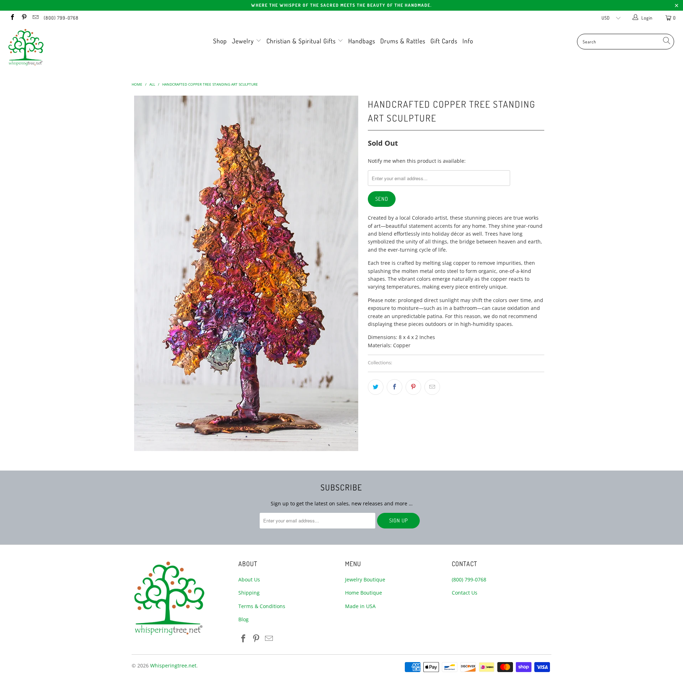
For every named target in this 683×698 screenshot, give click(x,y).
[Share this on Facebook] (394, 387)
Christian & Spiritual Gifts (302, 41)
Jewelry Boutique (365, 579)
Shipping (249, 592)
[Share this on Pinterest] (413, 387)
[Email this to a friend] (432, 387)
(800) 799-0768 (61, 18)
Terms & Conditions (261, 606)
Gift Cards (443, 41)
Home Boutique (363, 592)
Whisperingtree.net (173, 665)
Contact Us (464, 592)
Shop (220, 41)
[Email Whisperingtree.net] (35, 18)
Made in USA (360, 606)
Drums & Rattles (402, 41)
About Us (249, 579)
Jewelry (244, 41)
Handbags (361, 41)
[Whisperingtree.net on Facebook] (12, 18)
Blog (243, 619)
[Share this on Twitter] (375, 387)
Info (467, 41)
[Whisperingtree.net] (58, 47)
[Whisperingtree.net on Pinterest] (23, 18)
